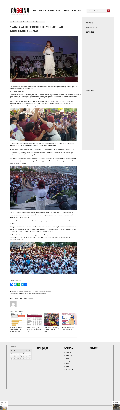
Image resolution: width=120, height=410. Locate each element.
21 (23, 356)
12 (18, 355)
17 (11, 356)
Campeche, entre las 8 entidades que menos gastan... (17, 329)
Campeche (42, 11)
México (34, 11)
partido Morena (47, 291)
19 (18, 356)
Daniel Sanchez (28, 298)
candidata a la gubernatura (19, 291)
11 (15, 355)
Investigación (76, 11)
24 (11, 358)
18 (15, 356)
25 (15, 358)
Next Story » (116, 402)
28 (23, 358)
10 (11, 355)
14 (23, 355)
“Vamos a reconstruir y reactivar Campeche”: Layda (37, 29)
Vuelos (67, 372)
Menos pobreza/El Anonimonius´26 (68, 328)
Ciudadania (65, 11)
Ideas (58, 11)
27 (21, 358)
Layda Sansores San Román (34, 291)
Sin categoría (69, 369)
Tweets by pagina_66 (91, 27)
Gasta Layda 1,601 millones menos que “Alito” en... (34, 329)
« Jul (11, 365)
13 (21, 355)
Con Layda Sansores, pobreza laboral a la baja (51, 329)
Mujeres (51, 11)
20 (21, 356)
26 (18, 358)
